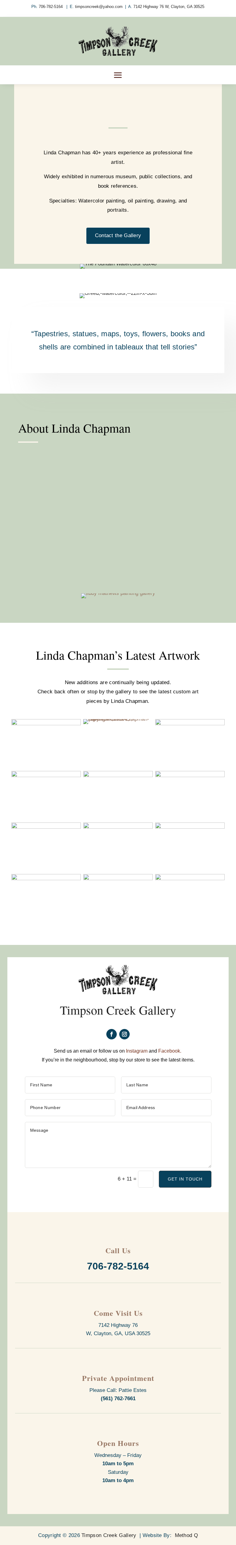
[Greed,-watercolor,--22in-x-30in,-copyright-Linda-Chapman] (46, 775)
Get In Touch (185, 1179)
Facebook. (170, 1051)
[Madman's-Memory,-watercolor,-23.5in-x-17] (190, 775)
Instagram (137, 1051)
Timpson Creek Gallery (108, 1535)
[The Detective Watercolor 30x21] (190, 878)
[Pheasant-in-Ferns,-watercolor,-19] (190, 827)
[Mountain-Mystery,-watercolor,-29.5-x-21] (46, 827)
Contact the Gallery (118, 235)
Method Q (186, 1535)
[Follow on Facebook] (111, 1034)
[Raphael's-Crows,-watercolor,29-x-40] (46, 878)
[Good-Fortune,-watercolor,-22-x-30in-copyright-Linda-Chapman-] (190, 723)
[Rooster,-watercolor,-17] (118, 878)
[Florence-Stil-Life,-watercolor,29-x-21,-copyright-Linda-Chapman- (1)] (118, 719)
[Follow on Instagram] (124, 1034)
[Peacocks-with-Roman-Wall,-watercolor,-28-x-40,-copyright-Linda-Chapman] (118, 827)
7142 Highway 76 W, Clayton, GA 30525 (168, 6)
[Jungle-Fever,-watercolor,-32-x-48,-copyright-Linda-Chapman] (118, 775)
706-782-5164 (51, 6)
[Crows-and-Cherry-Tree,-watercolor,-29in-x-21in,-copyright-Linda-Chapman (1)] (46, 723)
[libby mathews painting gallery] (118, 593)
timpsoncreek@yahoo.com (99, 6)
